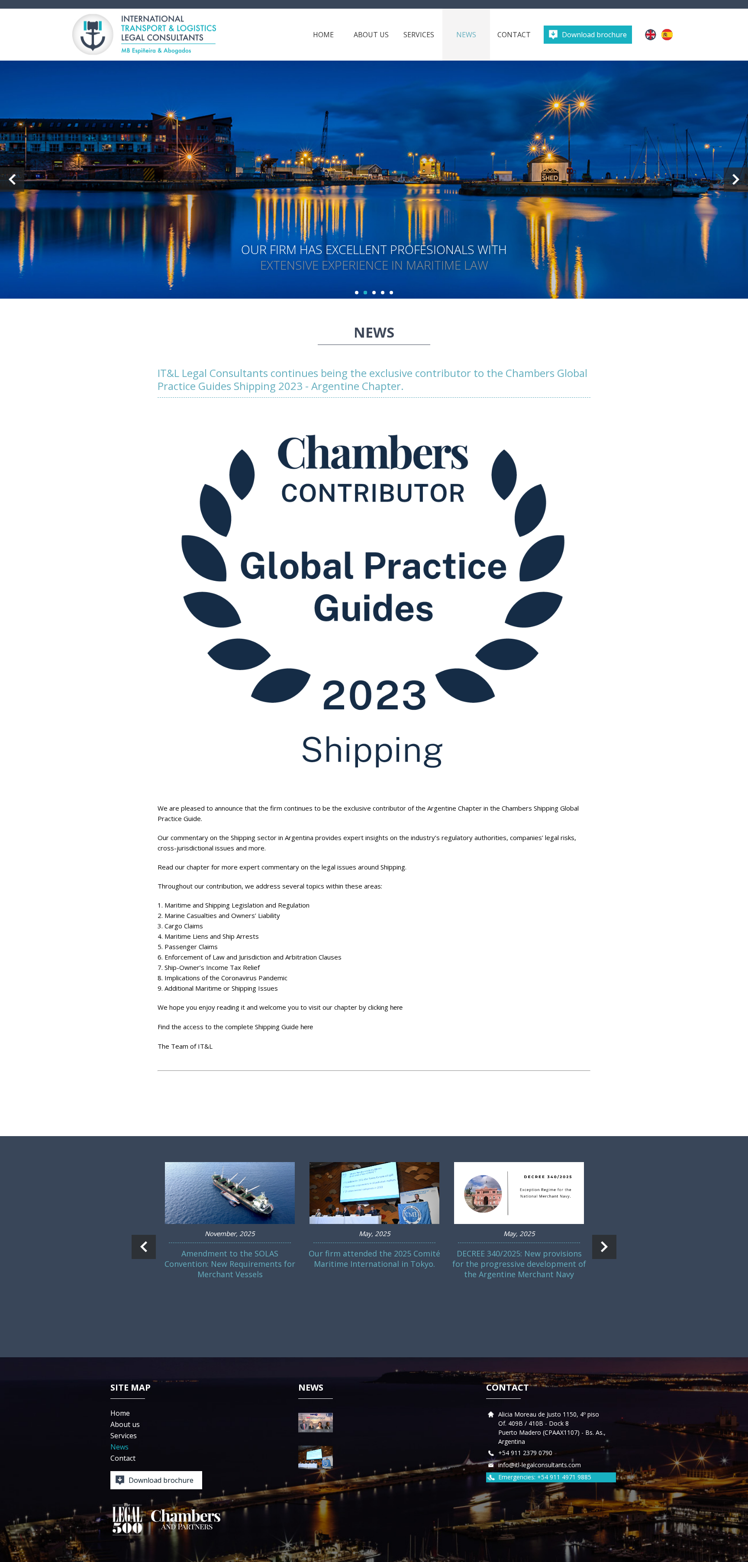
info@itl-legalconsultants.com (539, 1465)
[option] (374, 180)
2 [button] (365, 292)
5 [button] (391, 292)
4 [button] (382, 292)
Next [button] (736, 179)
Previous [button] (12, 179)
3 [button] (374, 292)
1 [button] (356, 292)
